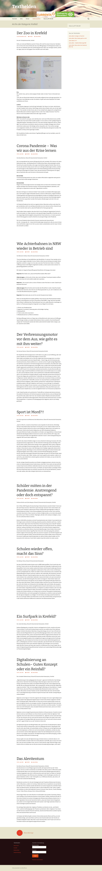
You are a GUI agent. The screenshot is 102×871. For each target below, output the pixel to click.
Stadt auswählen (36, 18)
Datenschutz (16, 850)
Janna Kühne (38, 36)
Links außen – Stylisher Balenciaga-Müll (77, 43)
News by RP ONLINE (48, 18)
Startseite (14, 18)
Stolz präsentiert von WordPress (19, 868)
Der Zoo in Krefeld (32, 33)
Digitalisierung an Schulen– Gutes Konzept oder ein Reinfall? (37, 664)
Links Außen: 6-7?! (73, 40)
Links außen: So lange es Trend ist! (76, 36)
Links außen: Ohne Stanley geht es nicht (78, 38)
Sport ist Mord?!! (30, 412)
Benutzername (35, 845)
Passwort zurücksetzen (37, 859)
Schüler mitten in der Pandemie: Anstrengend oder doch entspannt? (36, 490)
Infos (21, 18)
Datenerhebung (17, 852)
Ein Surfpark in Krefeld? (36, 616)
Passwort (34, 850)
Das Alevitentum (30, 759)
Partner (27, 18)
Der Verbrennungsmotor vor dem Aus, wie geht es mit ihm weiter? (37, 339)
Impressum (16, 845)
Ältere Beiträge (26, 833)
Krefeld (30, 36)
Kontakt (15, 847)
